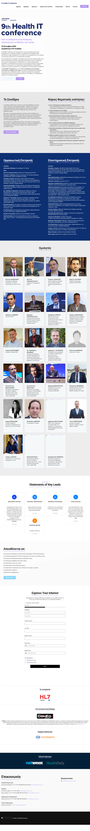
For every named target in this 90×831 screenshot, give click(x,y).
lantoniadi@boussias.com (26, 790)
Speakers (26, 6)
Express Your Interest (46, 6)
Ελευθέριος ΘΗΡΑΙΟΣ (54, 315)
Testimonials (59, 6)
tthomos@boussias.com (34, 793)
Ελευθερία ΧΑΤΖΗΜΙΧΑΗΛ (55, 457)
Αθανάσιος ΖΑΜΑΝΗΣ (11, 315)
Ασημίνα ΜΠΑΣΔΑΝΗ (11, 421)
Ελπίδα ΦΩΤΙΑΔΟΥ (32, 457)
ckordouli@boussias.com (37, 784)
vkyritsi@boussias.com (33, 799)
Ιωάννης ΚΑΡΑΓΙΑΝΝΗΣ (12, 350)
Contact (75, 6)
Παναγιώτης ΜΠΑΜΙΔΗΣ (76, 386)
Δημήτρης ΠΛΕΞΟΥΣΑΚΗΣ (55, 421)
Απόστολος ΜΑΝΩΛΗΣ (75, 350)
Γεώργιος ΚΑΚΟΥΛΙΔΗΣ (76, 315)
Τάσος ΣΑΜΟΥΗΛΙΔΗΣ (75, 421)
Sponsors (34, 6)
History (68, 6)
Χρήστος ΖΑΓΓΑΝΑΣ (75, 279)
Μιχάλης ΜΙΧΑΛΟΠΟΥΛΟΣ (55, 386)
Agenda (18, 6)
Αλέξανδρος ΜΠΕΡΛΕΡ (33, 421)
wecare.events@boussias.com (18, 805)
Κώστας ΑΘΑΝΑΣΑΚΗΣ (12, 279)
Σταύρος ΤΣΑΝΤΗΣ (10, 457)
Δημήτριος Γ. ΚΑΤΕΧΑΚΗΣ (55, 350)
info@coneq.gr (80, 724)
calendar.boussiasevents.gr (69, 781)
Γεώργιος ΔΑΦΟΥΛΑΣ (54, 279)
